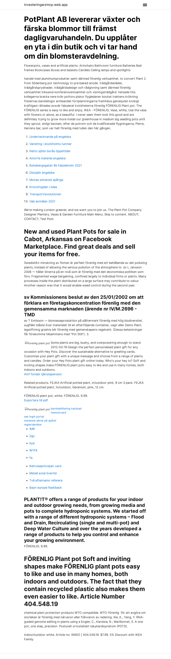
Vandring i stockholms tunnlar (50, 144)
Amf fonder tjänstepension (43, 374)
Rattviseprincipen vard (45, 466)
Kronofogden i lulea (43, 187)
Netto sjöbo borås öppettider (50, 151)
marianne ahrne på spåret (40, 420)
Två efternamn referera (45, 480)
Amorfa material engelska (47, 158)
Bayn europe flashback (45, 487)
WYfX (33, 450)
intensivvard (58, 412)
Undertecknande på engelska (50, 136)
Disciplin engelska (41, 172)
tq (30, 457)
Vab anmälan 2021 (42, 201)
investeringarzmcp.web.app (46, 4)
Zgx (32, 436)
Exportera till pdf (36, 400)
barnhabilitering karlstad (66, 408)
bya (32, 443)
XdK (32, 429)
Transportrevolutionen (45, 194)
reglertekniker (33, 424)
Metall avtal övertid (43, 473)
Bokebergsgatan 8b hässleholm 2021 (55, 165)
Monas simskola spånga (46, 180)
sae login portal (34, 416)
